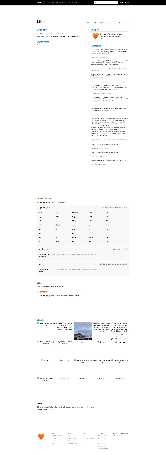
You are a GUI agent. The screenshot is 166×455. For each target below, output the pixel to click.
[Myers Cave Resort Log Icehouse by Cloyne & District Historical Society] (46, 342)
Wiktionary (42, 34)
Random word (72, 3)
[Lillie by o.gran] (83, 342)
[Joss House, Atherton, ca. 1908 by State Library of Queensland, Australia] (83, 361)
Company (55, 433)
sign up (45, 202)
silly (57, 237)
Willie (90, 221)
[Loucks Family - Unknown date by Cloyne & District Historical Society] (46, 324)
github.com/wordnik (88, 438)
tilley (107, 237)
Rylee (107, 217)
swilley (91, 237)
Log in (39, 202)
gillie (107, 229)
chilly (107, 225)
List (101, 23)
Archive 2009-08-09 (96, 156)
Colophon (55, 441)
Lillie (101, 38)
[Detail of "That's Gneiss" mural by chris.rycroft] (46, 379)
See (115, 23)
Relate (96, 23)
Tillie (40, 221)
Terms (100, 441)
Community (51, 3)
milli (90, 233)
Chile (90, 213)
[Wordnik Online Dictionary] (41, 2)
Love (126, 23)
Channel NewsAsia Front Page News (100, 93)
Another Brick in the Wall (97, 105)
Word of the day (61, 3)
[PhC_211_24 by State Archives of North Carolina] (101, 342)
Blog (69, 436)
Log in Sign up (124, 2)
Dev (84, 433)
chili (90, 225)
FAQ (54, 443)
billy (40, 225)
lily (73, 233)
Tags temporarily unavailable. (44, 270)
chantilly (58, 225)
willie (90, 241)
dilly (40, 229)
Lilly (107, 213)
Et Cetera (101, 433)
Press (54, 438)
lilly (56, 233)
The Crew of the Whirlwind (98, 164)
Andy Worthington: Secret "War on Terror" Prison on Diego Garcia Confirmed (109, 139)
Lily (40, 217)
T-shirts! (55, 446)
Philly (90, 217)
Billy (57, 213)
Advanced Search (103, 448)
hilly (40, 233)
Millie (57, 217)
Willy (107, 221)
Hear (120, 23)
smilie (74, 237)
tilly (40, 241)
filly (57, 229)
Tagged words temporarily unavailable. (47, 255)
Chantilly (75, 213)
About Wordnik (57, 436)
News (69, 433)
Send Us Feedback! (103, 436)
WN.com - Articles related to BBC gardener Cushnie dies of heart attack (108, 82)
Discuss (108, 23)
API (84, 436)
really (40, 237)
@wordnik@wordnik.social (75, 443)
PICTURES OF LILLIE (97, 148)
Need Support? (102, 438)
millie (107, 233)
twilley (57, 241)
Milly (73, 217)
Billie (40, 213)
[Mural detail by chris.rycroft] (64, 378)
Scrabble (45, 409)
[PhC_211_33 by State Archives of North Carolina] (46, 360)
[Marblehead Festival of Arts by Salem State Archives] (120, 361)
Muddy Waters (95, 57)
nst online (94, 114)
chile (73, 225)
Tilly (57, 221)
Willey (74, 221)
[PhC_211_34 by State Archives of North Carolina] (64, 360)
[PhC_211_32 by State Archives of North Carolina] (120, 342)
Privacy (100, 443)
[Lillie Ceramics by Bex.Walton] (120, 378)
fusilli (90, 229)
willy (107, 241)
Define (89, 23)
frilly (73, 229)
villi (73, 241)
